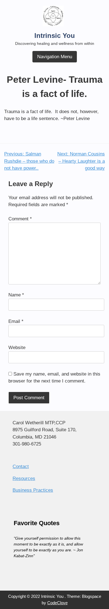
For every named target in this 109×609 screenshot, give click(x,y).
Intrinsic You (54, 35)
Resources (24, 478)
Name (16, 295)
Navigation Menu (54, 56)
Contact (21, 466)
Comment (20, 218)
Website (16, 347)
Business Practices (33, 490)
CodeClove (57, 602)
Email (15, 321)
